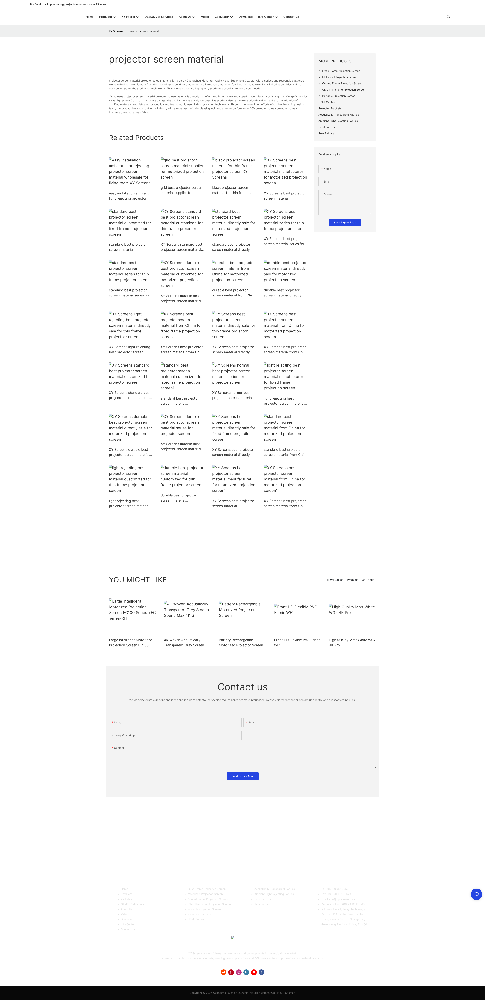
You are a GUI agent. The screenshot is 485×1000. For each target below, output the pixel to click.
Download (127, 919)
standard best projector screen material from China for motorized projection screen (285, 452)
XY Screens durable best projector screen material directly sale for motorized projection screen (130, 452)
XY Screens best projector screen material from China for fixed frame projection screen (182, 350)
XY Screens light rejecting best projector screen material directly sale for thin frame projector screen (129, 350)
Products (352, 579)
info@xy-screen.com (342, 899)
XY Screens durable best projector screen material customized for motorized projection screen (181, 298)
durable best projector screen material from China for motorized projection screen (234, 293)
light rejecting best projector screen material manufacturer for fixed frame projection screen (284, 401)
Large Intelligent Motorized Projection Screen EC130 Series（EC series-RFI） (130, 643)
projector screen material (143, 31)
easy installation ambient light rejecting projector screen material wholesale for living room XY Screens (130, 196)
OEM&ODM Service (133, 904)
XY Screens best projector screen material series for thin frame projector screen (285, 241)
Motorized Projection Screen (205, 894)
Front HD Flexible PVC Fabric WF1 (297, 642)
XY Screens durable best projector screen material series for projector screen (182, 446)
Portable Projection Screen (204, 909)
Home (124, 888)
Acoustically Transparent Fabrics (274, 888)
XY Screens (116, 31)
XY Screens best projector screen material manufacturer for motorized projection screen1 (233, 504)
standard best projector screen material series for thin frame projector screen (129, 293)
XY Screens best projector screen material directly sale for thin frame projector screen (233, 350)
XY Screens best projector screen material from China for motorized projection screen (285, 350)
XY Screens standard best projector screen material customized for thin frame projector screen (182, 247)
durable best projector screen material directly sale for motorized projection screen (282, 293)
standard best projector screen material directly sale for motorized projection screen (231, 247)
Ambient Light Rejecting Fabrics (274, 894)
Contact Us (128, 929)
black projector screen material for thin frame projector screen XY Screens (230, 190)
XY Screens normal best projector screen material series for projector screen (233, 395)
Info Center (128, 924)
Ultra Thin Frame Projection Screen (209, 904)
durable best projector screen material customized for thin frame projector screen (182, 498)
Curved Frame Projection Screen (208, 899)
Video (124, 914)
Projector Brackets (199, 914)
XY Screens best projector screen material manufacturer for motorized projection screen (285, 196)
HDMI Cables (335, 579)
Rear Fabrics (262, 904)
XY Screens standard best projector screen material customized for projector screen (130, 395)
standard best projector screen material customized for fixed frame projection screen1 (182, 401)
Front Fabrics (262, 899)
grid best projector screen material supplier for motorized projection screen (181, 190)
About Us (126, 909)
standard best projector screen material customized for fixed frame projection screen (131, 247)
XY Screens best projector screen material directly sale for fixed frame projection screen (233, 452)
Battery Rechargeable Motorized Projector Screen (241, 642)
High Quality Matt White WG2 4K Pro (352, 642)
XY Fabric (368, 579)
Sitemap (289, 992)
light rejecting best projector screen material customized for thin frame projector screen (130, 504)
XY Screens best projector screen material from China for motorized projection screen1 (285, 504)
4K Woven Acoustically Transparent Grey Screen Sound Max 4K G (184, 643)
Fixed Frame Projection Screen (207, 888)
